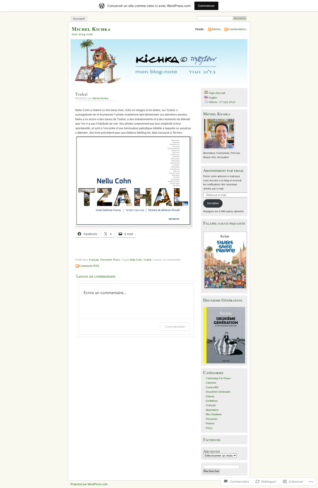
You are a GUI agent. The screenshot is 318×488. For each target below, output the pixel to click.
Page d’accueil (217, 93)
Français (94, 259)
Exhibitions (212, 400)
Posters (210, 423)
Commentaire (175, 327)
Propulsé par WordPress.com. (89, 484)
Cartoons (211, 382)
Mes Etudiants (214, 414)
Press (116, 259)
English (213, 97)
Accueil (79, 18)
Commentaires (237, 29)
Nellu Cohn (136, 259)
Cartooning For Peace (218, 378)
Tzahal (147, 259)
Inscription (213, 203)
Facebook (211, 439)
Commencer (206, 5)
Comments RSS (89, 266)
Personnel (106, 259)
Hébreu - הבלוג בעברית (222, 102)
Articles (216, 29)
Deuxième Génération (218, 391)
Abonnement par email (223, 170)
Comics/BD (212, 387)
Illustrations (212, 409)
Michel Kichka (91, 28)
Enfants (210, 396)
